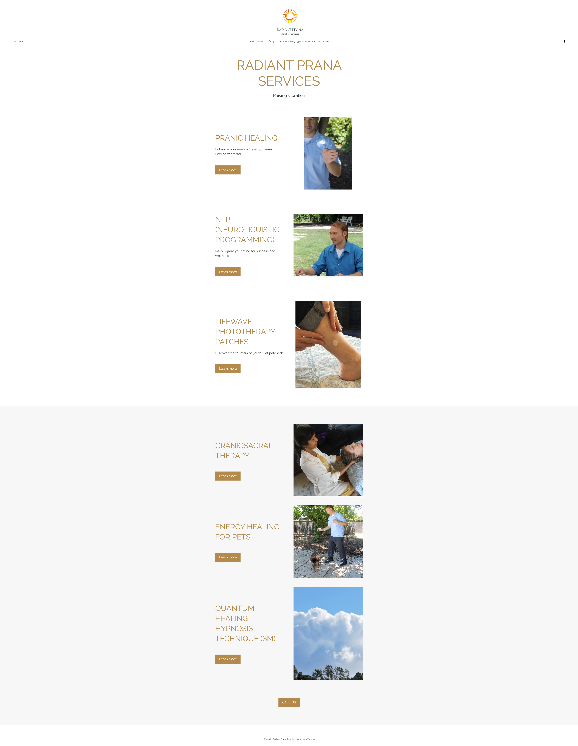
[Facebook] (564, 41)
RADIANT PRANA (290, 30)
